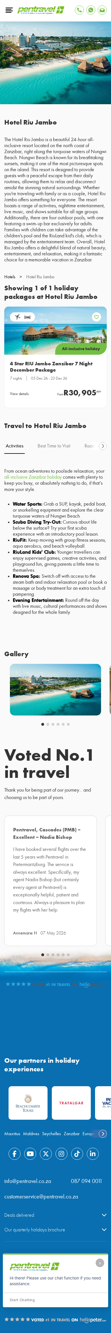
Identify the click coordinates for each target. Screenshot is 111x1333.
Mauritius (12, 1133)
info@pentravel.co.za (27, 1181)
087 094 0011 (86, 1181)
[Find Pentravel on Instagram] (61, 1154)
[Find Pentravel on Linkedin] (93, 1154)
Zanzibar (72, 1133)
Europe (89, 1133)
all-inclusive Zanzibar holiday (33, 477)
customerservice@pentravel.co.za (41, 1196)
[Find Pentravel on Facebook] (14, 1154)
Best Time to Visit (54, 446)
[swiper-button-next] (103, 446)
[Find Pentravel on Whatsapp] (90, 10)
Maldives (31, 1133)
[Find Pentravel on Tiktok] (77, 1154)
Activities (14, 446)
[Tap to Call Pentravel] (79, 10)
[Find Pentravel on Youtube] (30, 1154)
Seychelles (51, 1133)
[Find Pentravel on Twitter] (46, 1154)
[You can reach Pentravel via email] (102, 10)
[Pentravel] (40, 12)
